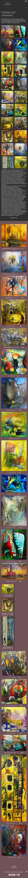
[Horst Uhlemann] (7, 6)
